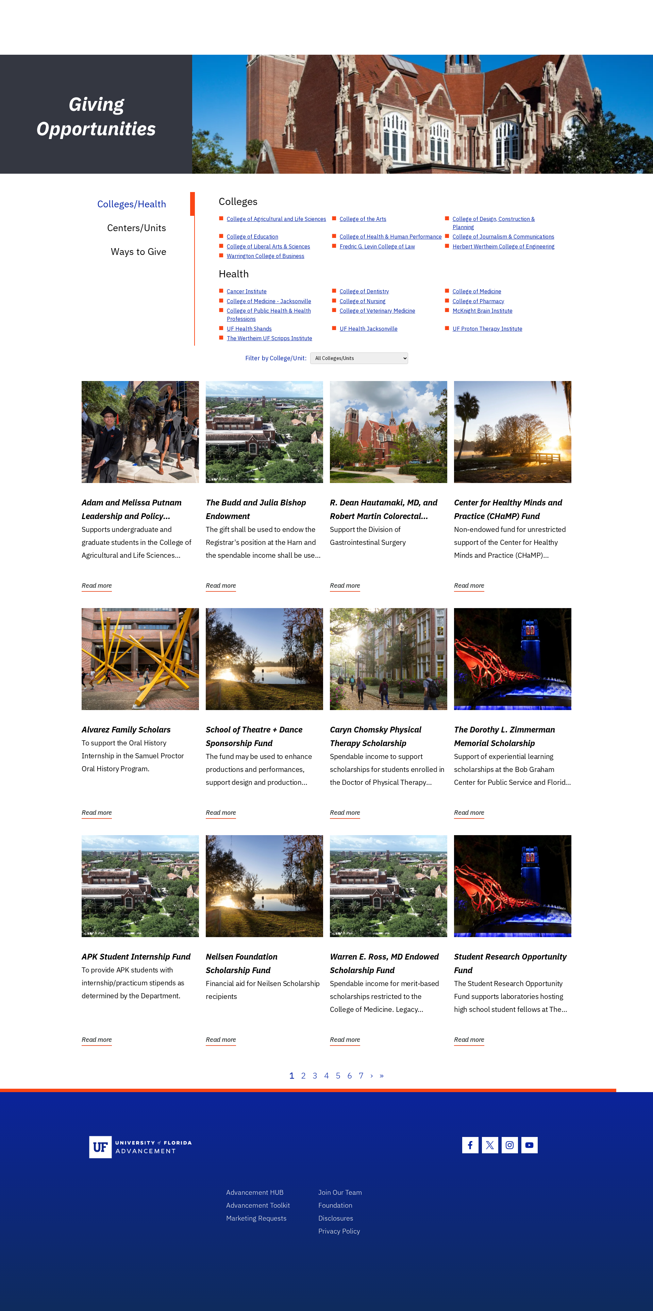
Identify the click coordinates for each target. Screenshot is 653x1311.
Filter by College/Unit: (276, 358)
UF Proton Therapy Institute (487, 328)
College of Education (252, 236)
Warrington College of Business (265, 256)
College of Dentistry (364, 291)
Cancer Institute (247, 291)
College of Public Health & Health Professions (269, 314)
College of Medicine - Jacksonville (269, 301)
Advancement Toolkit (258, 1205)
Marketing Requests (256, 1218)
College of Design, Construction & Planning (494, 222)
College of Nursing (363, 301)
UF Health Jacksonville (369, 328)
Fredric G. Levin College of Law (377, 246)
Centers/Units (136, 227)
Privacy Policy (339, 1231)
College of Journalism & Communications (503, 236)
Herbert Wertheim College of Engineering (504, 246)
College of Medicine (477, 291)
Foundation (335, 1205)
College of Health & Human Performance (391, 236)
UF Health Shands (249, 328)
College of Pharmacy (478, 301)
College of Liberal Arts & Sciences (268, 246)
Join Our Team (340, 1192)
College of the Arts (363, 218)
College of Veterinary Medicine (377, 310)
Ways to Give (138, 251)
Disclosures (335, 1218)
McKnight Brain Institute (483, 310)
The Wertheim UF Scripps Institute (269, 338)
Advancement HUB (255, 1192)
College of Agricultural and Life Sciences (276, 218)
